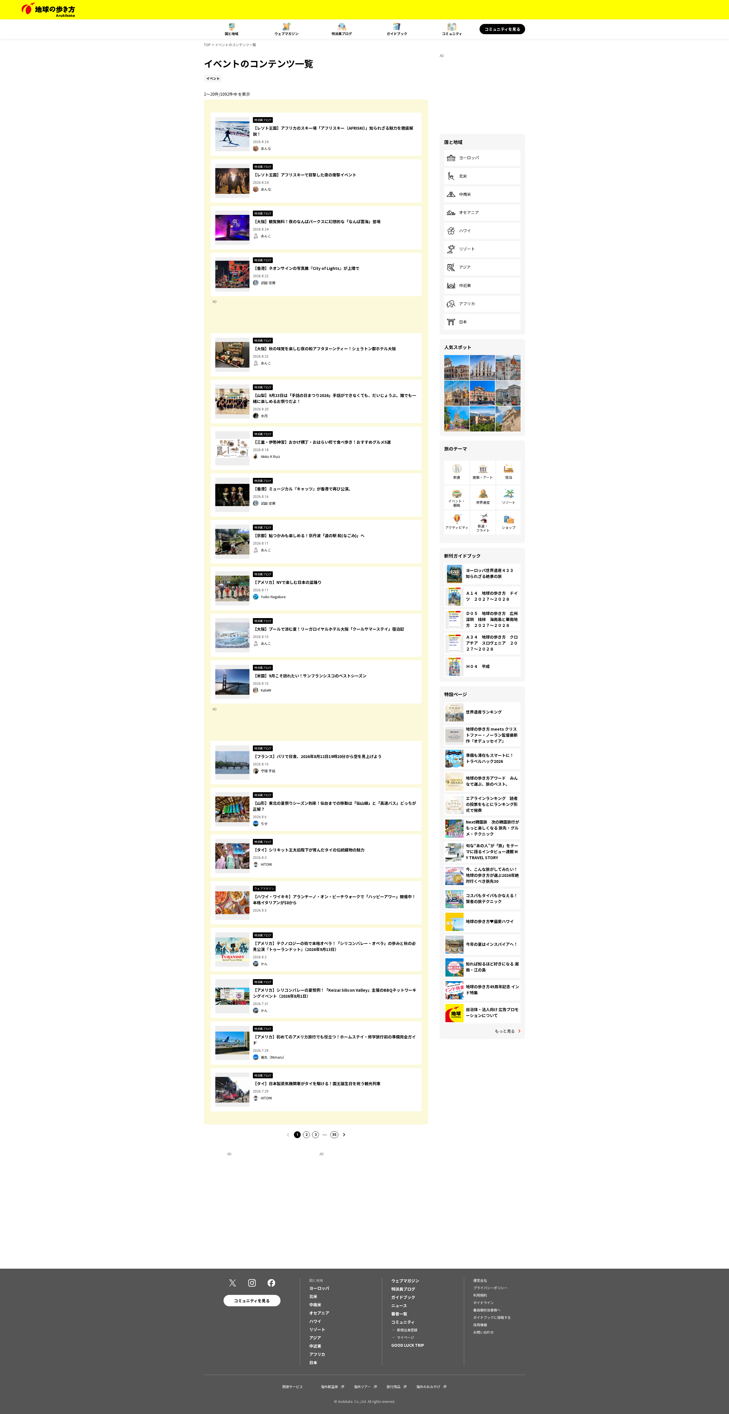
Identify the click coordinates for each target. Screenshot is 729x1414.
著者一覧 (399, 1314)
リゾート (467, 249)
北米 (463, 176)
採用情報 (480, 1324)
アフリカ (467, 303)
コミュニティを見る (502, 29)
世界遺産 (483, 502)
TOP (207, 44)
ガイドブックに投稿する (492, 1317)
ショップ (508, 527)
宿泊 (508, 477)
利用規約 (480, 1295)
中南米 (465, 194)
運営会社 (480, 1280)
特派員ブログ (341, 33)
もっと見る (505, 1031)
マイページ (405, 1337)
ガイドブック (397, 33)
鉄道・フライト (483, 527)
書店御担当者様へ (487, 1309)
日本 (463, 322)
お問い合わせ (483, 1332)
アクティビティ (456, 527)
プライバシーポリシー (490, 1287)
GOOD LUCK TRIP (407, 1345)
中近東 (465, 285)
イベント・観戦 (456, 502)
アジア (465, 267)
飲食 (456, 477)
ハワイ (465, 231)
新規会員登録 (407, 1329)
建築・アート (483, 477)
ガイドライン (483, 1302)
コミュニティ (452, 33)
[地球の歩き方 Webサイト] (48, 10)
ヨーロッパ (469, 158)
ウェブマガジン (286, 33)
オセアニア (469, 212)
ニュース (399, 1305)
